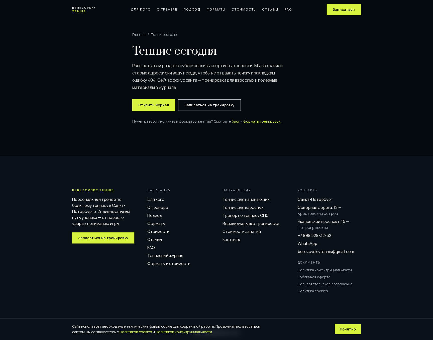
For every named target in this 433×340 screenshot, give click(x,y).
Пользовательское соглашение (325, 284)
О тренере (167, 9)
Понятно (348, 329)
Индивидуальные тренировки (251, 223)
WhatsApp (307, 243)
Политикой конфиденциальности (184, 331)
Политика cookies (313, 291)
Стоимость (244, 9)
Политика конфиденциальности (325, 270)
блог (236, 121)
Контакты (232, 239)
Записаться (344, 9)
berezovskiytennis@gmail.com (326, 251)
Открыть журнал (153, 105)
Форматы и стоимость (168, 263)
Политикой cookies (136, 331)
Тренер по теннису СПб (245, 215)
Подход (191, 9)
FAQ (288, 9)
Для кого (141, 9)
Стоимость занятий (242, 231)
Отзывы (270, 9)
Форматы (216, 9)
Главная (139, 34)
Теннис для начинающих (246, 199)
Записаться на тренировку (209, 105)
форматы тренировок (261, 121)
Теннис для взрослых (243, 207)
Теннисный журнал (165, 255)
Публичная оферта (314, 277)
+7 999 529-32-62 (314, 235)
